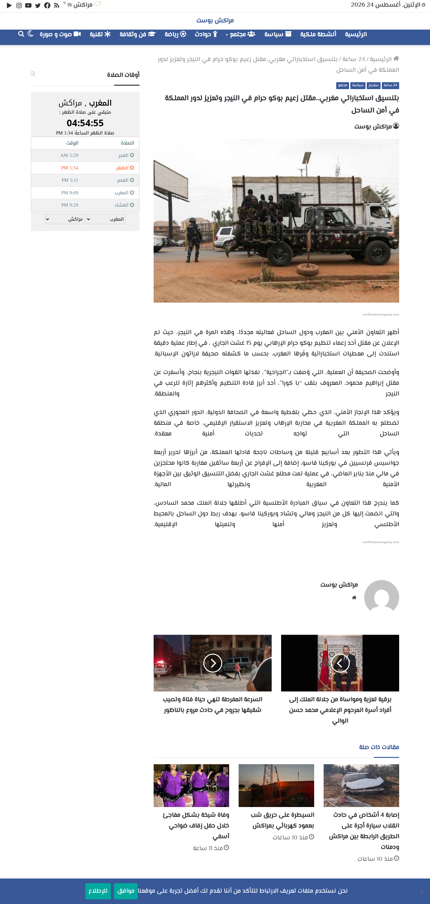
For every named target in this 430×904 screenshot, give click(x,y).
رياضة (172, 35)
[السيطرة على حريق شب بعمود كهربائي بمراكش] (276, 785)
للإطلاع (98, 891)
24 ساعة (353, 60)
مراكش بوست (373, 127)
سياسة (274, 35)
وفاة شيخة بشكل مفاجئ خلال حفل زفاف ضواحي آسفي (196, 826)
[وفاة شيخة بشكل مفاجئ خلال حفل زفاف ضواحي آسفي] (191, 785)
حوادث (204, 35)
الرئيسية (356, 35)
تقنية (97, 35)
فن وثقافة (134, 35)
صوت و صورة (57, 35)
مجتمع (238, 35)
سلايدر (374, 85)
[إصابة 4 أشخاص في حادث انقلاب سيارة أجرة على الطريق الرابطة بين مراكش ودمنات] (361, 785)
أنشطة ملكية (318, 35)
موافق (125, 891)
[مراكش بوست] (392, 37)
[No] (422, 891)
